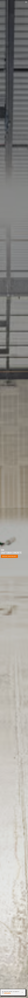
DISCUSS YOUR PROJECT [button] (9, 556)
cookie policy (7, 992)
